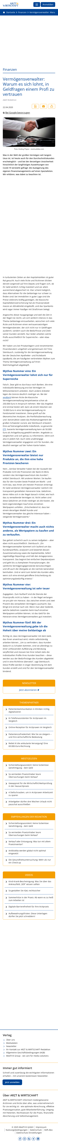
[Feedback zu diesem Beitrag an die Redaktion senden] (51, 106)
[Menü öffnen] (36, 4)
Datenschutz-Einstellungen (29, 1132)
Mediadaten (12, 1043)
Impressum (41, 1127)
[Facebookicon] (20, 1139)
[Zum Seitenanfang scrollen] (53, 1140)
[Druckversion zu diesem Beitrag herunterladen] (35, 106)
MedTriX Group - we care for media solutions (27, 1055)
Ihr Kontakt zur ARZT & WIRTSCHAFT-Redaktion (28, 1049)
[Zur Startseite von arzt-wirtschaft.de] (11, 4)
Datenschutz (36, 1130)
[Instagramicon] (24, 1139)
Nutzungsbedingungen (17, 1130)
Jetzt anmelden (12, 1082)
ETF (4, 429)
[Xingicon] (33, 1139)
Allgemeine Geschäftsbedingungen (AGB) (25, 1052)
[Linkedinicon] (38, 1139)
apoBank (7, 397)
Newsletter (11, 1046)
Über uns (10, 1039)
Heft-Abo (48, 1130)
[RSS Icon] (29, 1139)
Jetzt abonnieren (28, 689)
